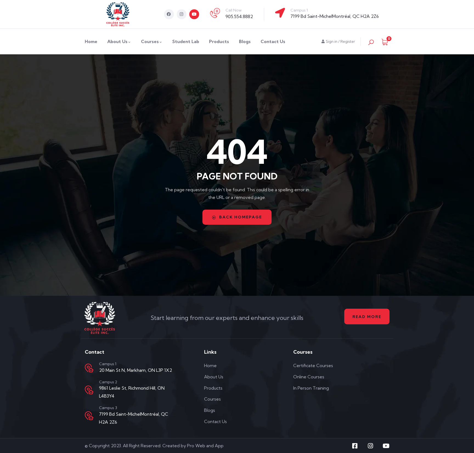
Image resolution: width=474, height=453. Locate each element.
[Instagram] (182, 14)
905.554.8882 (239, 16)
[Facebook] (169, 14)
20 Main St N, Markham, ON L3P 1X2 (135, 370)
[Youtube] (194, 14)
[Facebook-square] (355, 446)
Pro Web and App (205, 445)
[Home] (118, 14)
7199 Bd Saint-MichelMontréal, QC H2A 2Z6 (334, 16)
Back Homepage (240, 217)
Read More (366, 316)
